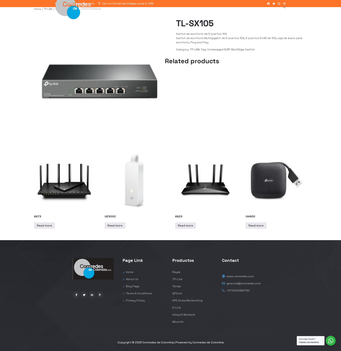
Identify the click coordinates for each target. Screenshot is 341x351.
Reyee (176, 272)
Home (37, 9)
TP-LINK (48, 9)
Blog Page (132, 286)
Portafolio (168, 11)
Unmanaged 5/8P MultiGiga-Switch (231, 49)
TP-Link (177, 279)
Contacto (212, 11)
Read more (44, 225)
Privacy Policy (135, 300)
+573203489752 (238, 290)
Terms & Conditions (138, 293)
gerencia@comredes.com (243, 283)
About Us (131, 279)
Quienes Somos (190, 11)
